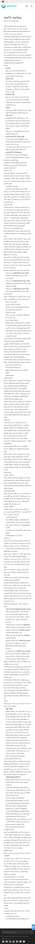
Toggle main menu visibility (26, 6)
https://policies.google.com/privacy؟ (15, 756)
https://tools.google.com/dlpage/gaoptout (16, 806)
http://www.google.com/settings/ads (15, 798)
